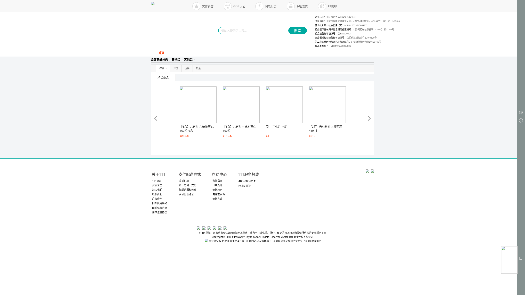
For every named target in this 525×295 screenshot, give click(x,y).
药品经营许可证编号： (333, 33)
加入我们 (157, 189)
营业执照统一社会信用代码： (341, 25)
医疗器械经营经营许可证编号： (346, 37)
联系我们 (157, 194)
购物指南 (217, 180)
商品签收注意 (186, 194)
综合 (161, 68)
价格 (187, 68)
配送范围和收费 (187, 189)
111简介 (156, 180)
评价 (175, 68)
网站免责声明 (159, 207)
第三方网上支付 (187, 185)
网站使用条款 (159, 203)
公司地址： (357, 21)
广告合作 (157, 198)
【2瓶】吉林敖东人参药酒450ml (325, 128)
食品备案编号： (333, 45)
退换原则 (217, 189)
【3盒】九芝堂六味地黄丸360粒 (239, 128)
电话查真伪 (218, 194)
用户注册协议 (159, 212)
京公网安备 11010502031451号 (226, 241)
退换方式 (217, 198)
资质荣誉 (157, 185)
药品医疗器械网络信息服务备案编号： (354, 29)
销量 (198, 68)
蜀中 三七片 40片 (277, 126)
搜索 (297, 30)
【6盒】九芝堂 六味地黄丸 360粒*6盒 (197, 128)
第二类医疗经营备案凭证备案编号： (348, 41)
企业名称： (335, 17)
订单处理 (217, 185)
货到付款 (184, 180)
